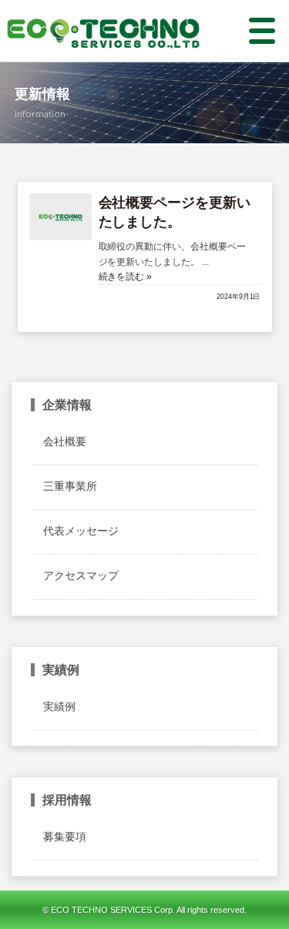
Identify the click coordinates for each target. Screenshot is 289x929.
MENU (253, 31)
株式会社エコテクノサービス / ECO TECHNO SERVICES (103, 31)
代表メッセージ (81, 531)
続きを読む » (126, 276)
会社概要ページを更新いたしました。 (175, 212)
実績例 (59, 706)
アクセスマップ (81, 575)
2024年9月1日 (238, 296)
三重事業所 (70, 486)
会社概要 (64, 441)
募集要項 (64, 836)
